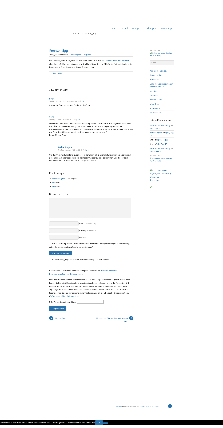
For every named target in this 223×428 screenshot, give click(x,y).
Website (82, 237)
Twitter (3, 426)
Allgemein (87, 55)
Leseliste (154, 91)
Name (82, 223)
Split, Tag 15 (161, 144)
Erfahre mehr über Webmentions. (64, 296)
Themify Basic (144, 406)
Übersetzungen (165, 28)
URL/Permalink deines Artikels (62, 302)
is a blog (78, 22)
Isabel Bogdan (76, 55)
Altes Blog (154, 104)
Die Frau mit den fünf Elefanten (115, 60)
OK (99, 422)
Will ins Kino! (58, 318)
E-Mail (82, 230)
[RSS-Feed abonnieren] (165, 406)
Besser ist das (156, 75)
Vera (51, 116)
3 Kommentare (57, 73)
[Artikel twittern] (132, 73)
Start (114, 28)
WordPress (155, 406)
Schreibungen (149, 28)
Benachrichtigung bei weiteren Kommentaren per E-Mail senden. (80, 259)
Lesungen (135, 28)
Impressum (155, 108)
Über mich (123, 28)
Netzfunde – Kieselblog (160, 125)
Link (82, 101)
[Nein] (105, 423)
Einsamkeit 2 (155, 151)
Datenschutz (155, 112)
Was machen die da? (158, 70)
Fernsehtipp (58, 50)
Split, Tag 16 (155, 128)
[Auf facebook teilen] (129, 73)
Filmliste (154, 95)
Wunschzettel (156, 99)
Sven (51, 98)
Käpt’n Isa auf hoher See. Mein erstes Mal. (113, 320)
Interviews (154, 79)
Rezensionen (155, 180)
